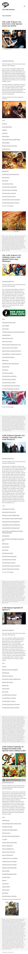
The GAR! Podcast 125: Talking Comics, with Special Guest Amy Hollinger (11, 258)
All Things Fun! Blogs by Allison (9, 829)
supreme (20, 247)
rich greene (7, 246)
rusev (23, 734)
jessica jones (14, 422)
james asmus (8, 242)
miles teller (13, 595)
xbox (20, 947)
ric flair (20, 733)
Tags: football (20, 738)
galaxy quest (11, 587)
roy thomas (7, 598)
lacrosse (3, 728)
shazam (15, 736)
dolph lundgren (5, 239)
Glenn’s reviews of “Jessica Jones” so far (11, 344)
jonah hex (21, 934)
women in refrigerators (16, 946)
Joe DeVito (4, 123)
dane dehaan (22, 722)
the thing (6, 600)
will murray (19, 249)
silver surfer (22, 598)
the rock (3, 249)
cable (5, 418)
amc (22, 416)
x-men (3, 430)
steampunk (7, 247)
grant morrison (17, 587)
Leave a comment (6, 250)
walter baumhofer (13, 249)
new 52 (23, 937)
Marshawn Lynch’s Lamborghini (10, 669)
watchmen (23, 429)
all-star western (19, 919)
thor (14, 429)
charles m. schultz (16, 924)
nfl (23, 731)
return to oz (21, 596)
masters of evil (15, 423)
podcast (10, 939)
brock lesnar (4, 721)
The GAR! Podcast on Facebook (9, 896)
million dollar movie (14, 245)
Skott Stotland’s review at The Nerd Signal (12, 518)
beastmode (4, 720)
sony (3, 599)
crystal (18, 583)
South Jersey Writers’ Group (8, 322)
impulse (17, 933)
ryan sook (13, 246)
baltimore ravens (7, 719)
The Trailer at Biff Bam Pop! (11, 524)
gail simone (16, 929)
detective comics (5, 927)
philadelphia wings (5, 733)
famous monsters (8, 240)
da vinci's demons (11, 238)
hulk (25, 240)
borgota (23, 720)
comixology (16, 925)
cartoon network (9, 924)
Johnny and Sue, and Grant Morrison (11, 521)
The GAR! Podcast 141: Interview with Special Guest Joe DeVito (12, 24)
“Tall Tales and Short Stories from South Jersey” (13, 332)
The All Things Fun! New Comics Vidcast (11, 823)
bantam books (16, 236)
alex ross (12, 236)
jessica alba (8, 590)
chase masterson (9, 418)
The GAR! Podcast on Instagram (9, 190)
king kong (4, 243)
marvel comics (9, 423)
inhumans (9, 589)
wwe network (16, 947)
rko (9, 246)
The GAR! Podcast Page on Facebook (10, 202)
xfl (15, 741)
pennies (21, 938)
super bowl (15, 738)
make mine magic (14, 593)
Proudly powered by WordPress (8, 952)
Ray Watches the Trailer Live (9, 512)
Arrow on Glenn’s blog (7, 855)
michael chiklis (7, 595)
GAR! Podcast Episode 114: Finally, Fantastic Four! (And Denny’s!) (13, 437)
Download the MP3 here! (8, 60)
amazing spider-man (8, 718)
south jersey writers (18, 426)
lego (9, 935)
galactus (7, 587)
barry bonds (13, 719)
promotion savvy (19, 939)
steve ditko (19, 942)
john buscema (21, 590)
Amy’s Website (5, 325)
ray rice (17, 733)
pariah (15, 938)
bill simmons (18, 720)
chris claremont (16, 418)
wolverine (9, 946)
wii (6, 946)
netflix (3, 424)
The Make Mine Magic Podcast (9, 874)
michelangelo (7, 245)
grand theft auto (10, 932)
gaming (5, 725)
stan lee (15, 599)
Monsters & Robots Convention (9, 145)
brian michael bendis (21, 582)
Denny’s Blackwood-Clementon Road (11, 528)
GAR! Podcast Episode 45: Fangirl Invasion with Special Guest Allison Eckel (14, 748)
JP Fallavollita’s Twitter (7, 682)
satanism (13, 940)
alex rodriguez (17, 716)
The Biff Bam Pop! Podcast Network (10, 174)
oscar (15, 424)
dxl (9, 586)
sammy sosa (4, 735)
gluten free (4, 932)
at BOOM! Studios (11, 139)
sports (8, 738)
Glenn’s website (6, 871)
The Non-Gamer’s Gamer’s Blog (9, 842)
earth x (16, 239)
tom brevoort (8, 945)
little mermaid (13, 728)
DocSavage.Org (16, 231)
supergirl (13, 428)
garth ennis (14, 421)
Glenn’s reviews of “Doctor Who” (10, 347)
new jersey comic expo (9, 424)
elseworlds (20, 239)
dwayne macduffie (5, 586)
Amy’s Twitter (5, 328)
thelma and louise (21, 739)
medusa (18, 594)
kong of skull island (9, 243)
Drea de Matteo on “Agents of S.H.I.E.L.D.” (11, 354)
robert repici (4, 940)
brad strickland (5, 237)
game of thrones (21, 929)
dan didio (10, 926)
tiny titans (19, 944)
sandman (9, 940)
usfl (7, 740)
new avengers (16, 729)
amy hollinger (11, 417)
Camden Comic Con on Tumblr (9, 861)
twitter (17, 945)
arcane (11, 920)
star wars (9, 428)
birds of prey (7, 921)
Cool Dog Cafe (5, 883)
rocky (20, 425)
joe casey (13, 934)
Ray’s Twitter (5, 180)
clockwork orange (9, 722)
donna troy (21, 927)
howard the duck (15, 588)
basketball (21, 719)
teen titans (11, 944)
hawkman (6, 933)
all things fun (17, 581)
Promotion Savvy (6, 833)
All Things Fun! (5, 535)
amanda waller (7, 920)
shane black (21, 246)
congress (18, 722)
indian (20, 933)
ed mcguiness (13, 586)
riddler (24, 939)
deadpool (21, 583)
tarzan (24, 247)
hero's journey (5, 588)
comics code (11, 925)
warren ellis (10, 601)
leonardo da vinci (21, 243)
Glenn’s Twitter (5, 177)
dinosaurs (17, 238)
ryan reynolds (12, 598)
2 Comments (9, 948)
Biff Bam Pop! (5, 171)
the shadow (8, 249)
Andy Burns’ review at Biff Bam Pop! (10, 515)
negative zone (4, 596)
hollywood (10, 588)
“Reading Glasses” (6, 335)
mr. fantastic (17, 595)
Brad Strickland (6, 142)
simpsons (7, 941)
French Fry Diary (6, 877)
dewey (10, 927)
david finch (14, 926)
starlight (6, 942)
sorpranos (12, 426)
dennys (3, 585)
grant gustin (15, 932)
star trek (5, 428)
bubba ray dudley (17, 721)
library (12, 935)
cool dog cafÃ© (22, 925)
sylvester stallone (18, 428)
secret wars (18, 598)
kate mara (19, 592)
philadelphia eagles (21, 732)
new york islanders (19, 731)
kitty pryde (8, 593)
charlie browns (22, 924)
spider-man (11, 599)
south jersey (6, 599)
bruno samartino (10, 721)
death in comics (10, 419)
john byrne (4, 592)
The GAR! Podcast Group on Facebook (11, 199)
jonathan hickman (10, 592)
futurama (11, 929)
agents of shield (16, 416)
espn (15, 723)
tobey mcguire (15, 600)
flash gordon (21, 240)
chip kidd (20, 237)
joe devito (18, 242)
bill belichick (13, 720)
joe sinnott (16, 590)
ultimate (20, 945)
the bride (15, 944)
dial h (13, 927)
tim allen (10, 600)
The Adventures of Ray (7, 183)
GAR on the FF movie (7, 341)
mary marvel (14, 937)
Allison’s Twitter (6, 886)
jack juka (3, 242)
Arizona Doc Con (6, 149)
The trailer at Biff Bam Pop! (11, 679)
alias (20, 416)
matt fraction (13, 594)
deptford (7, 585)
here (12, 206)
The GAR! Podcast (8, 9)
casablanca (16, 237)
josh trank (19, 422)
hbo (23, 421)
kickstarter (22, 242)
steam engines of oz (12, 942)
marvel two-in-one (7, 594)
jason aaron (4, 934)
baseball (17, 719)
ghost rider (14, 931)
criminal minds (5, 926)
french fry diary (6, 929)
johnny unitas (6, 727)
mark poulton (20, 935)
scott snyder (20, 940)
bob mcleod (19, 921)
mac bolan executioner (6, 244)
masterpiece (13, 244)
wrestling (14, 601)
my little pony (19, 937)
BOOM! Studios (5, 136)
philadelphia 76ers (13, 732)
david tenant (4, 419)
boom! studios (22, 236)
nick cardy (4, 938)
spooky (3, 942)
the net (12, 739)
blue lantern (15, 921)
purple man (10, 425)
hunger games (5, 422)
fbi (22, 723)
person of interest (19, 424)
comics (14, 722)
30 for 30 (4, 666)
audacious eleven (9, 582)
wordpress (7, 947)
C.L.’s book (4, 839)
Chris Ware (4, 133)
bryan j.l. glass (18, 922)
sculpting (16, 246)
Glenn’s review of (8, 852)
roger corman (8, 734)
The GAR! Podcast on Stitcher (9, 193)
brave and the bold (11, 922)
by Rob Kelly (9, 867)
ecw (13, 723)
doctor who (15, 419)
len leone (15, 243)
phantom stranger (5, 939)
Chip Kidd (4, 130)
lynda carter (16, 935)
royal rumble (19, 734)
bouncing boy (4, 922)
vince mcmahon (17, 740)
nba (13, 729)
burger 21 (4, 924)
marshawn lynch (9, 729)
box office (14, 582)
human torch (4, 589)
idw (15, 933)
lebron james (8, 728)
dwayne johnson (11, 239)
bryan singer (23, 922)
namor (21, 595)
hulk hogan (10, 726)
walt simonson (18, 429)
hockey (6, 726)
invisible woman (14, 589)
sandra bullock (10, 735)
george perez (9, 931)
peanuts (18, 938)
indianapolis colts (15, 726)
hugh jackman (21, 588)
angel (16, 417)
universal (5, 601)
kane (21, 727)
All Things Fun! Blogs (7, 826)
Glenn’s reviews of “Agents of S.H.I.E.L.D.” (11, 351)
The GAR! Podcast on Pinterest (9, 187)
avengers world (20, 718)
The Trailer (8, 509)
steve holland (11, 247)
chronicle (6, 238)
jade (23, 933)
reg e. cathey (15, 596)
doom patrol (21, 585)
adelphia (13, 581)
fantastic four (7, 421)
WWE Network (5, 672)
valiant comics (10, 740)
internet (20, 726)
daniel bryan (4, 723)
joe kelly (12, 590)
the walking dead (10, 429)
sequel (12, 736)
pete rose (8, 732)
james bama (13, 242)
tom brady (4, 740)
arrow (14, 920)
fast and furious (17, 928)
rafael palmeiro (12, 733)
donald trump (9, 723)
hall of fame (19, 725)
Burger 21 (4, 880)
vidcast (23, 945)
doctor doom (11, 585)
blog (11, 921)
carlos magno (10, 237)
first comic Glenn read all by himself (10, 836)
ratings (11, 596)
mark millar (20, 593)
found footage (19, 586)
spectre (17, 941)
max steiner (18, 244)
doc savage (22, 238)
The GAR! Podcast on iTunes (8, 196)
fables (3, 928)
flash (3, 725)
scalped (16, 940)
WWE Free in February (7, 676)
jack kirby (19, 589)
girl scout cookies (20, 931)
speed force (4, 738)
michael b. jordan (21, 423)
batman (17, 920)
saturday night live (16, 735)
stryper (3, 600)
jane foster (10, 422)
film (24, 723)
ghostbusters (19, 421)
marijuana (18, 728)
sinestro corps (12, 941)
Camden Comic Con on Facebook (9, 858)
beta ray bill (19, 417)
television (4, 739)
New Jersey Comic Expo (7, 338)
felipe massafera (15, 240)
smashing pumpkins (21, 736)
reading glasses (16, 425)
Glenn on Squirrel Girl (7, 845)
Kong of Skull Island (7, 126)
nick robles (20, 245)
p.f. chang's (11, 938)
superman (17, 247)
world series (9, 741)
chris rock (22, 721)
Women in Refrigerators (8, 848)
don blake (20, 419)
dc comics (18, 926)
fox (11, 421)
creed (24, 418)
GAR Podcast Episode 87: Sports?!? (12, 609)
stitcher (22, 599)
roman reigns (13, 734)
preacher (6, 425)
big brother (9, 720)
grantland (14, 725)
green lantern (22, 587)
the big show (8, 739)
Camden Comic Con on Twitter (9, 864)
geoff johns (4, 931)
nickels (7, 938)
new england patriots (11, 731)
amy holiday (6, 417)
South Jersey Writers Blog (8, 357)
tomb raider (14, 945)
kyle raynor (6, 935)
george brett (10, 725)
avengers (14, 718)
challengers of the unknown (7, 583)
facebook (6, 928)
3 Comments (8, 430)
